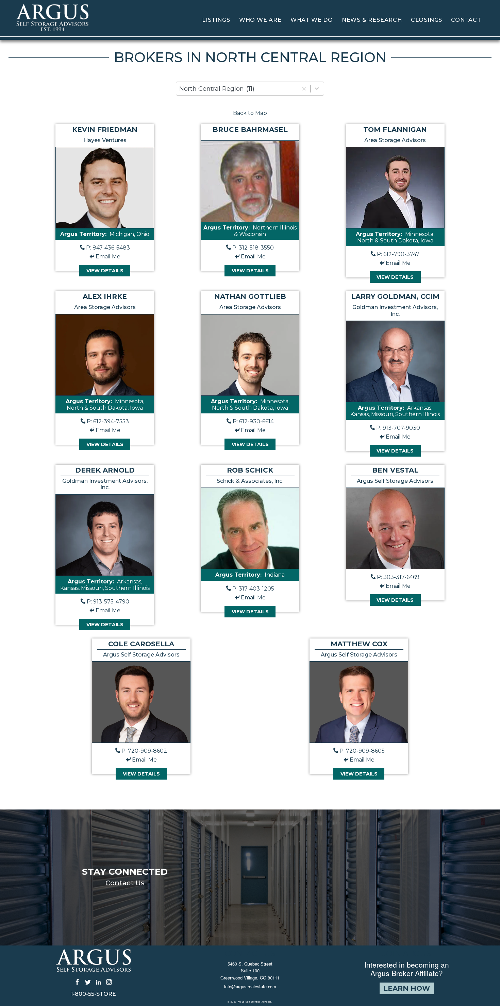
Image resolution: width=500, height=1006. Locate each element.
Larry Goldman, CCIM (395, 296)
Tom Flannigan (395, 129)
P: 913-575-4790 (108, 601)
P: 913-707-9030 (398, 428)
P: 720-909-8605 (362, 751)
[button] (304, 88)
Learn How (406, 988)
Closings (426, 20)
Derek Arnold (105, 470)
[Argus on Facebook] (77, 982)
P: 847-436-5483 (108, 247)
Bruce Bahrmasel (250, 129)
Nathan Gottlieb (250, 296)
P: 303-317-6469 (398, 577)
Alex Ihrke (105, 296)
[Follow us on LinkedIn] (98, 982)
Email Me (108, 256)
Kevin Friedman (104, 129)
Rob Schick (250, 470)
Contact (466, 20)
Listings (216, 20)
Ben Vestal (395, 470)
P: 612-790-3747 (398, 254)
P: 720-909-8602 (144, 751)
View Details (104, 271)
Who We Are (260, 20)
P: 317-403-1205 (253, 588)
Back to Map (250, 113)
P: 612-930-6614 (253, 421)
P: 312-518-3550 (253, 247)
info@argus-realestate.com (250, 986)
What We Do (311, 20)
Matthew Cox (359, 644)
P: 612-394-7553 (108, 421)
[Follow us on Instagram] (109, 982)
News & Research (372, 20)
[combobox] (250, 89)
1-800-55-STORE (93, 994)
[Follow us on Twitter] (88, 982)
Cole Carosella (141, 644)
